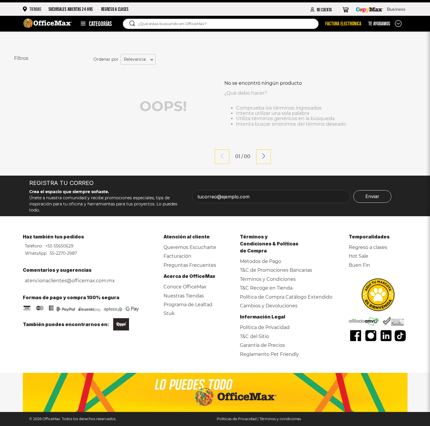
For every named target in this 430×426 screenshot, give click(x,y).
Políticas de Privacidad (237, 419)
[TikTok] (400, 335)
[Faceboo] (356, 335)
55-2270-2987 (63, 253)
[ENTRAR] (321, 9)
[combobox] (223, 24)
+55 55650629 (58, 246)
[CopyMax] (369, 9)
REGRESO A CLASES (115, 9)
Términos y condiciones (280, 419)
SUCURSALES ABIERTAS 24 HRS (71, 9)
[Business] (396, 9)
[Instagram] (371, 335)
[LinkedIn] (386, 335)
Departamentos (93, 24)
